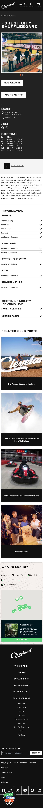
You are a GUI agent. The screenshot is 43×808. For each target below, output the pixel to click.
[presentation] (23, 165)
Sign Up (36, 753)
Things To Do (20, 575)
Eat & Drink (35, 575)
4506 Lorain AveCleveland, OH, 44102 (13, 113)
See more (21, 639)
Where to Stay (10, 580)
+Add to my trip (13, 95)
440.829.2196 (10, 117)
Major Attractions (11, 585)
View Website (12, 83)
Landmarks (25, 580)
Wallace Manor (26, 625)
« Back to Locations (8, 15)
